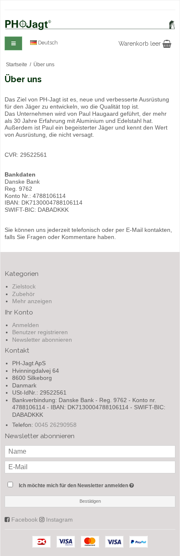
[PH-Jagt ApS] (90, 25)
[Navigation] (13, 43)
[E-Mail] (90, 466)
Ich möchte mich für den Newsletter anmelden (79, 484)
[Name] (90, 450)
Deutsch (47, 42)
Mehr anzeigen (32, 301)
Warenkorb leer (140, 43)
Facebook (24, 519)
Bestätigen (90, 501)
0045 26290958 (56, 424)
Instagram (59, 519)
